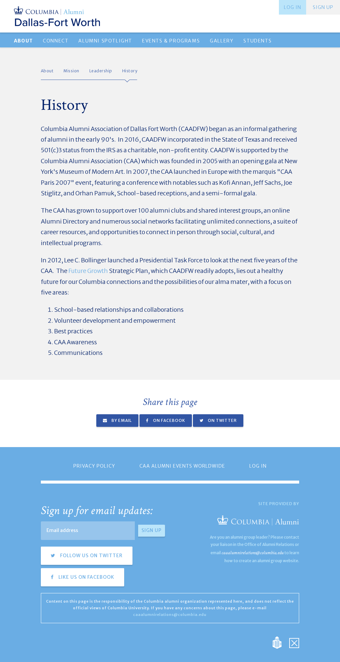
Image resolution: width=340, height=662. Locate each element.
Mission (71, 70)
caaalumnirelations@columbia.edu (252, 553)
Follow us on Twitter (91, 556)
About (47, 70)
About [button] (23, 41)
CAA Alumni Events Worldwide (182, 466)
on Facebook (168, 420)
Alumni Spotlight (105, 41)
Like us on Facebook (85, 577)
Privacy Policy (94, 466)
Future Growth (88, 271)
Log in (292, 7)
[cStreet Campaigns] (294, 642)
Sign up (323, 7)
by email (121, 420)
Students (257, 41)
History (129, 70)
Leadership (100, 70)
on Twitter (222, 420)
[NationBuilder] (280, 642)
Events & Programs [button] (171, 41)
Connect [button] (55, 41)
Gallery (221, 41)
